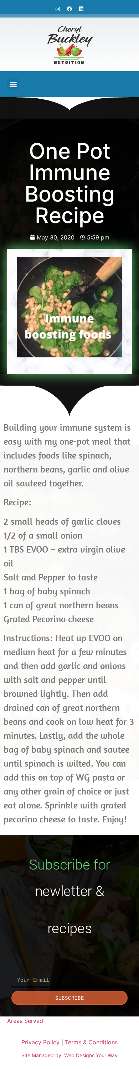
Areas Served (25, 1020)
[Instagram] (58, 9)
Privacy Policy (40, 1042)
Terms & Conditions (91, 1042)
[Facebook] (69, 9)
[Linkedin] (81, 9)
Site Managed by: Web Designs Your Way (69, 1055)
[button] (13, 84)
